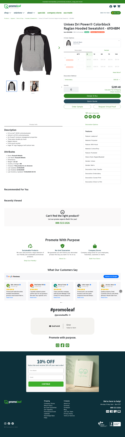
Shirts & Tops (19, 18)
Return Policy (48, 405)
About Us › (63, 258)
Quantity (66, 85)
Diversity (66, 405)
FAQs (45, 418)
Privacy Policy (68, 413)
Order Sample (77, 107)
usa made (68, 13)
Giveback (67, 407)
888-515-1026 (105, 13)
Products (6, 18)
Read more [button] (9, 297)
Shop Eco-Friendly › (30, 260)
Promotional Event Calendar (50, 412)
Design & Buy (92, 96)
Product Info (33, 124)
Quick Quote (92, 101)
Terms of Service (69, 416)
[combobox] (92, 43)
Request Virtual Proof (107, 107)
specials (41, 13)
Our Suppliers (48, 409)
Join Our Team (68, 411)
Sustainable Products (30, 250)
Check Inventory (115, 92)
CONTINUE (46, 384)
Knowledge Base (49, 416)
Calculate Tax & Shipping (113, 90)
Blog (65, 409)
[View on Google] (8, 285)
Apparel (13, 18)
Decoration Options (91, 124)
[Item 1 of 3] (32, 86)
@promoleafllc (62, 315)
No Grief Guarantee (62, 250)
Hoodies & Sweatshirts (31, 18)
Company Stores (95, 250)
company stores (54, 13)
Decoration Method (70, 76)
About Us (67, 403)
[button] (4, 291)
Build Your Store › (95, 258)
